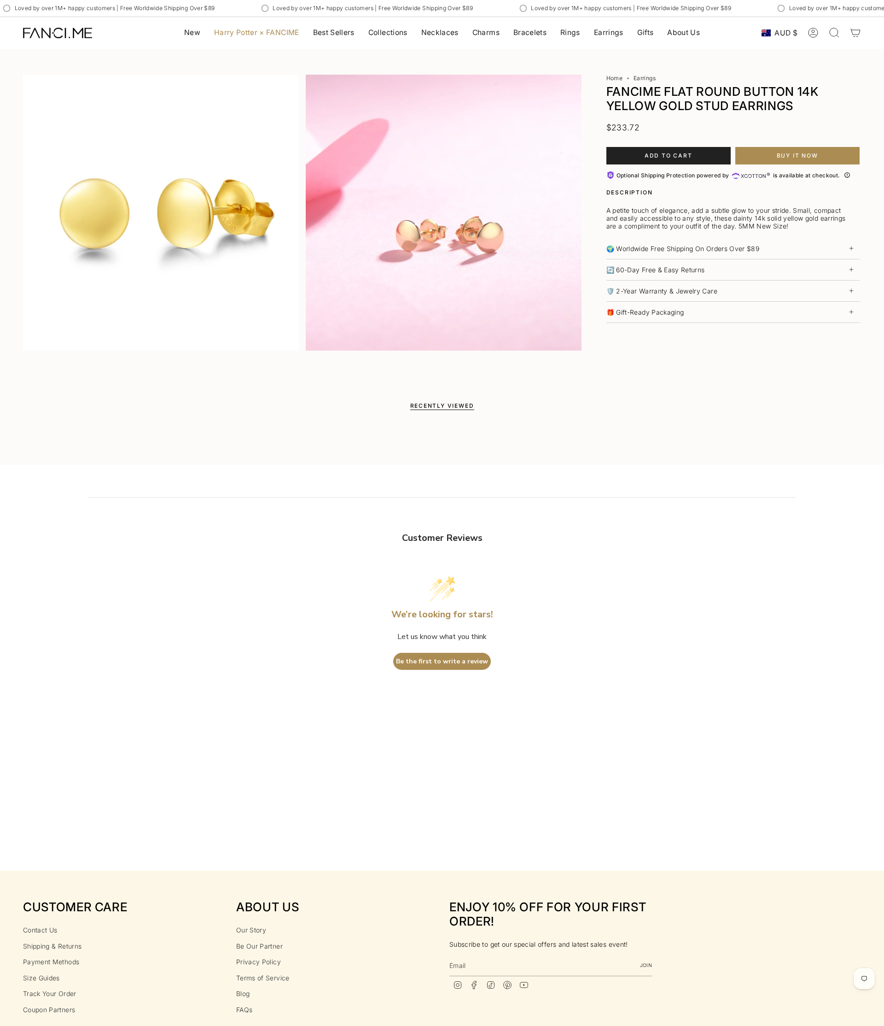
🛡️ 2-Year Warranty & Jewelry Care (661, 291)
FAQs (244, 1010)
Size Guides (41, 978)
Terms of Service (263, 978)
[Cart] (855, 33)
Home (614, 78)
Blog (243, 993)
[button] (387, 33)
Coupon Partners (49, 1010)
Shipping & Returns (52, 946)
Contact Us (40, 930)
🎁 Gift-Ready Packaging (645, 312)
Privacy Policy (258, 962)
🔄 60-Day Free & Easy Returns (655, 270)
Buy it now (797, 155)
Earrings (645, 78)
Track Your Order (49, 993)
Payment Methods (51, 962)
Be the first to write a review (442, 661)
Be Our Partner (259, 946)
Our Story (251, 930)
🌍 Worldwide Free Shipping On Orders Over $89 (682, 248)
